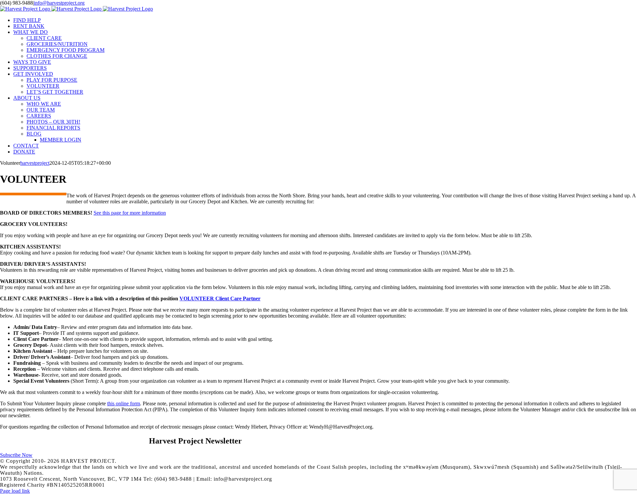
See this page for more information (130, 213)
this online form (123, 403)
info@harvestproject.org (59, 3)
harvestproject (34, 163)
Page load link (15, 491)
